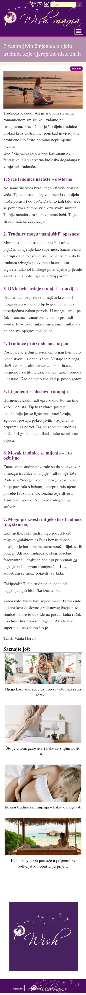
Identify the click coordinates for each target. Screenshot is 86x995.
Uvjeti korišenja (51, 988)
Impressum (22, 988)
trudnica (78, 68)
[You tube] (39, 5)
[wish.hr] (43, 936)
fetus (12, 276)
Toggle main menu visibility (82, 30)
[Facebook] (33, 5)
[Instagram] (46, 5)
